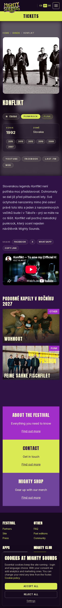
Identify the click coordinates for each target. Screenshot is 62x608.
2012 (30, 141)
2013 (20, 141)
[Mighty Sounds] (12, 7)
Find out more (31, 431)
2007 (11, 146)
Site (5, 533)
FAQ (36, 528)
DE (49, 5)
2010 (40, 141)
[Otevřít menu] (56, 5)
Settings (31, 600)
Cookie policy (12, 577)
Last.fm (50, 159)
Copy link (11, 248)
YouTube (11, 159)
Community (40, 538)
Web (8, 165)
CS (40, 5)
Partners (7, 528)
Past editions (41, 533)
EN (45, 5)
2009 (51, 141)
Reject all (31, 594)
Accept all (31, 586)
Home (6, 33)
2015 (10, 141)
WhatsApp (45, 242)
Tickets (31, 16)
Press (6, 538)
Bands (16, 33)
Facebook (31, 159)
